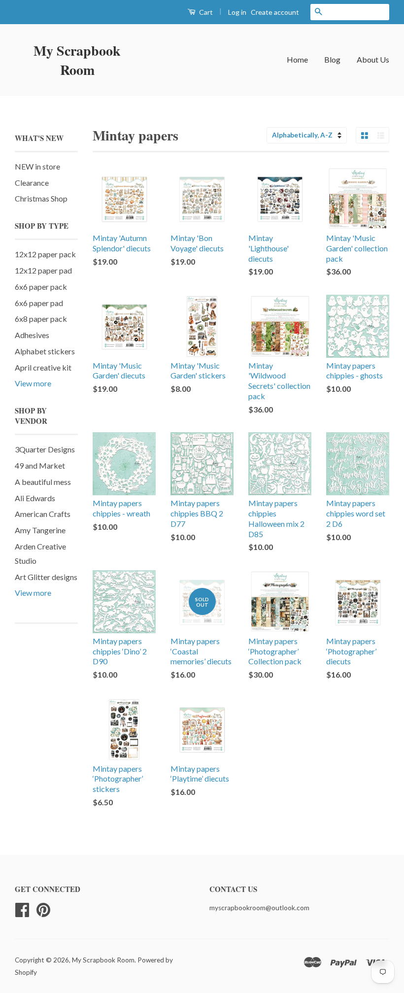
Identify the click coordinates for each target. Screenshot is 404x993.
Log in (237, 12)
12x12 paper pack (45, 254)
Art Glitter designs (46, 577)
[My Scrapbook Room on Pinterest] (43, 909)
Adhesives (32, 335)
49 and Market (40, 465)
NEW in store (37, 166)
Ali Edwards (35, 498)
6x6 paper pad (39, 303)
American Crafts (42, 513)
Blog (332, 59)
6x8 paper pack (41, 318)
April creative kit (43, 367)
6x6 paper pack (41, 286)
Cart (205, 12)
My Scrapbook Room (77, 60)
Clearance (32, 182)
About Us (373, 59)
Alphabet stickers (45, 351)
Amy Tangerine (40, 530)
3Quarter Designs (45, 449)
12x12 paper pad (43, 270)
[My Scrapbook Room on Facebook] (22, 909)
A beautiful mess (43, 481)
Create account (275, 12)
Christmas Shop (41, 198)
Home (297, 59)
